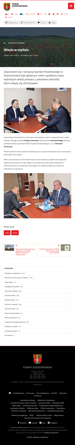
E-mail (43, 22)
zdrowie (15, 232)
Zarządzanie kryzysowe (12, 286)
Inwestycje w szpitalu (11, 326)
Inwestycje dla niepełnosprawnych (15, 322)
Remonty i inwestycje (11, 304)
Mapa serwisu (59, 415)
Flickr (44, 423)
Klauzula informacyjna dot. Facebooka (37, 418)
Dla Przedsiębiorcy (42, 393)
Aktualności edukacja (11, 291)
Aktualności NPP (10, 309)
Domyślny (10, 17)
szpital (7, 232)
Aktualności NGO (10, 295)
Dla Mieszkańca (18, 393)
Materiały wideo (10, 300)
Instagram (53, 423)
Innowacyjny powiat (11, 331)
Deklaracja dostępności (19, 415)
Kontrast (66, 14)
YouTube (34, 423)
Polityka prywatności (51, 432)
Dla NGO (54, 393)
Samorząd (62, 393)
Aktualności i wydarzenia (16, 43)
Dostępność (31, 14)
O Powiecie (37, 396)
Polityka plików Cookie (44, 415)
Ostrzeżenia (8, 335)
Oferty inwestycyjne (11, 317)
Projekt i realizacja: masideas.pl (37, 437)
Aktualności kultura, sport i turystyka (16, 277)
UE (23, 14)
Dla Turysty (30, 393)
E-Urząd (15, 14)
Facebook (22, 423)
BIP (8, 14)
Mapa (53, 22)
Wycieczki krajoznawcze (12, 313)
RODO (41, 14)
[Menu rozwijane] (71, 6)
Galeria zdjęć (9, 282)
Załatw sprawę (13, 22)
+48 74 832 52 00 (29, 22)
